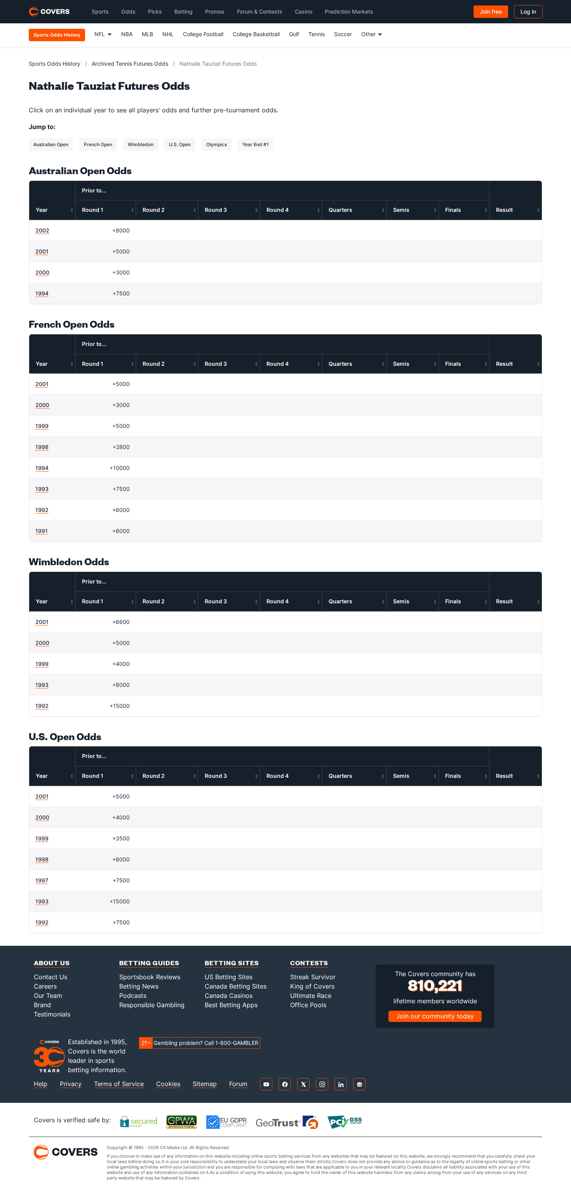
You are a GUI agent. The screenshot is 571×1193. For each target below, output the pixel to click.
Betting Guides (149, 962)
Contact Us (50, 977)
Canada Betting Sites (235, 986)
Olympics (216, 144)
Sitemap (205, 1084)
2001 (42, 251)
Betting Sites (232, 962)
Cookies (168, 1084)
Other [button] (368, 34)
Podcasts (132, 995)
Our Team (48, 995)
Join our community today (435, 1016)
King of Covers (312, 986)
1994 (42, 293)
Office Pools (308, 1005)
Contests (309, 962)
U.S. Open (180, 144)
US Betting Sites (228, 977)
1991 (41, 531)
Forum (238, 1084)
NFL (99, 34)
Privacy (71, 1084)
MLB (147, 34)
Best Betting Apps (231, 1005)
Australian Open (50, 144)
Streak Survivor (313, 977)
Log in (528, 11)
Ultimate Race (310, 995)
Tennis (316, 34)
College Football (203, 34)
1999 (42, 426)
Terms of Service (119, 1084)
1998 (42, 447)
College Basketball (256, 34)
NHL (168, 34)
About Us (52, 962)
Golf (294, 34)
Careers (45, 986)
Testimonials (52, 1014)
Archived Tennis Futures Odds (130, 63)
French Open (98, 144)
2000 (42, 272)
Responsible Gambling (152, 1005)
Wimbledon (140, 144)
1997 (41, 880)
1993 (42, 489)
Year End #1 (255, 144)
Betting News (138, 986)
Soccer (343, 34)
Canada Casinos (228, 995)
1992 (42, 510)
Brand (42, 1005)
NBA (126, 34)
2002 (42, 230)
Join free (491, 11)
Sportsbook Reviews (149, 977)
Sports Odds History (54, 63)
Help (40, 1084)
